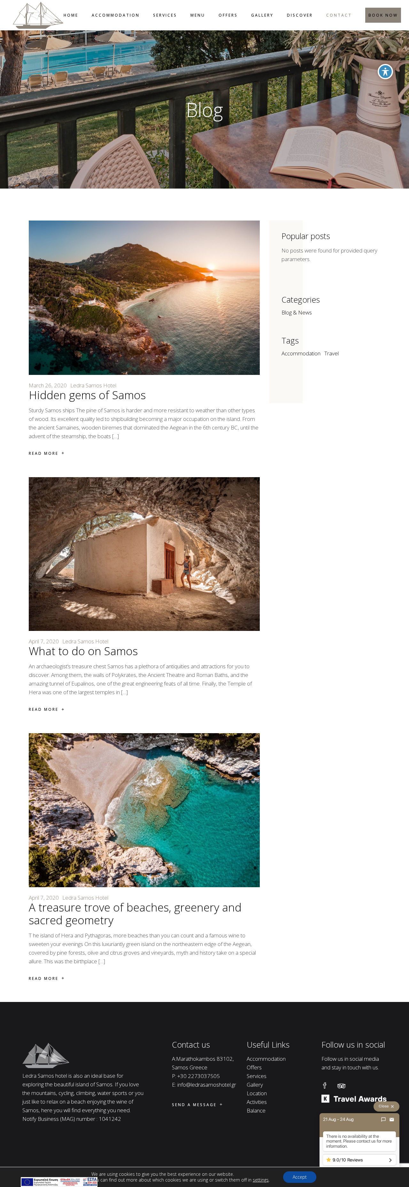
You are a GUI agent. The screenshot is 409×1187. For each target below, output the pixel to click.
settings (261, 1180)
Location (257, 1093)
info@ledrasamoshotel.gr (206, 1084)
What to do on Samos (83, 650)
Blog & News (297, 312)
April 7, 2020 (44, 641)
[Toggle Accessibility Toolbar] (385, 71)
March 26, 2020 (48, 385)
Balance (256, 1110)
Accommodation (301, 353)
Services (256, 1076)
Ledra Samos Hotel (93, 385)
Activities (257, 1102)
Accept (300, 1177)
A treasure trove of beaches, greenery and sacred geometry (135, 913)
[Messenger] (383, 1119)
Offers (254, 1067)
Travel (331, 353)
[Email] (392, 1119)
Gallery (255, 1084)
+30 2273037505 (198, 1076)
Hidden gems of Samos (87, 394)
